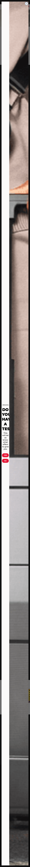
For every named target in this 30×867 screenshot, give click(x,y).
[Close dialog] (26, 3)
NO (5, 461)
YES (5, 455)
